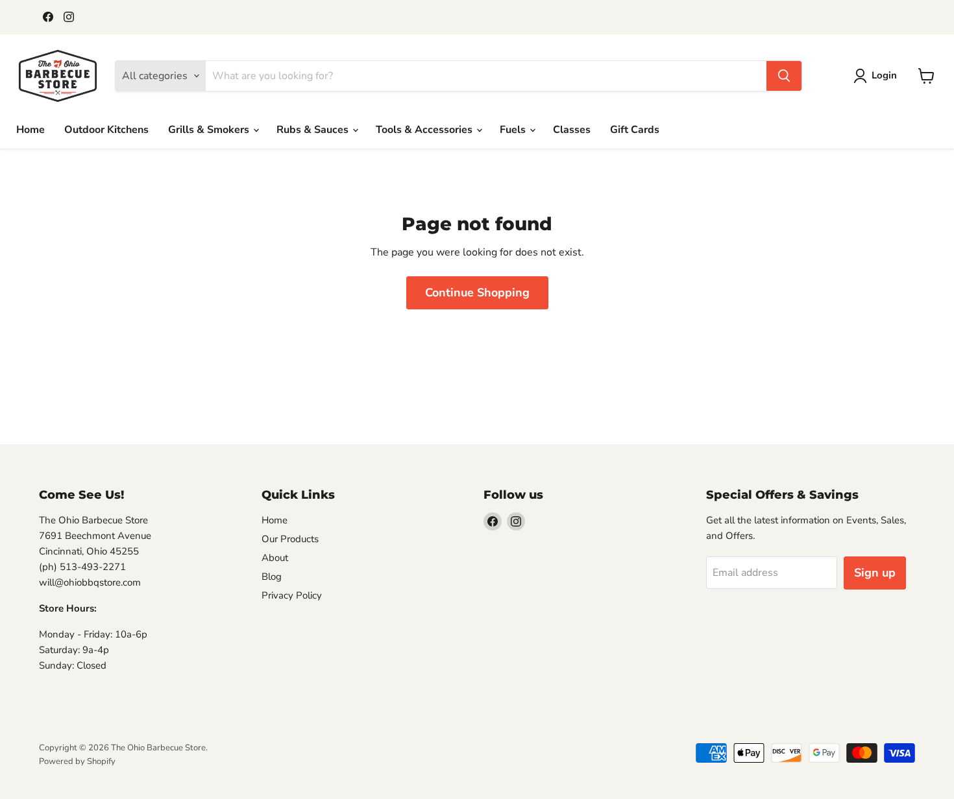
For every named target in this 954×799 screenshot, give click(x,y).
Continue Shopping (477, 292)
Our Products (290, 538)
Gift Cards (634, 130)
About (275, 557)
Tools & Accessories (425, 130)
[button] (877, 76)
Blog (272, 576)
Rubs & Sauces (313, 130)
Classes (572, 130)
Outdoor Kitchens (106, 130)
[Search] (783, 76)
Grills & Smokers (210, 130)
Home (30, 130)
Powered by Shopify (77, 761)
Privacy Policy (292, 595)
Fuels (514, 130)
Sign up (875, 572)
